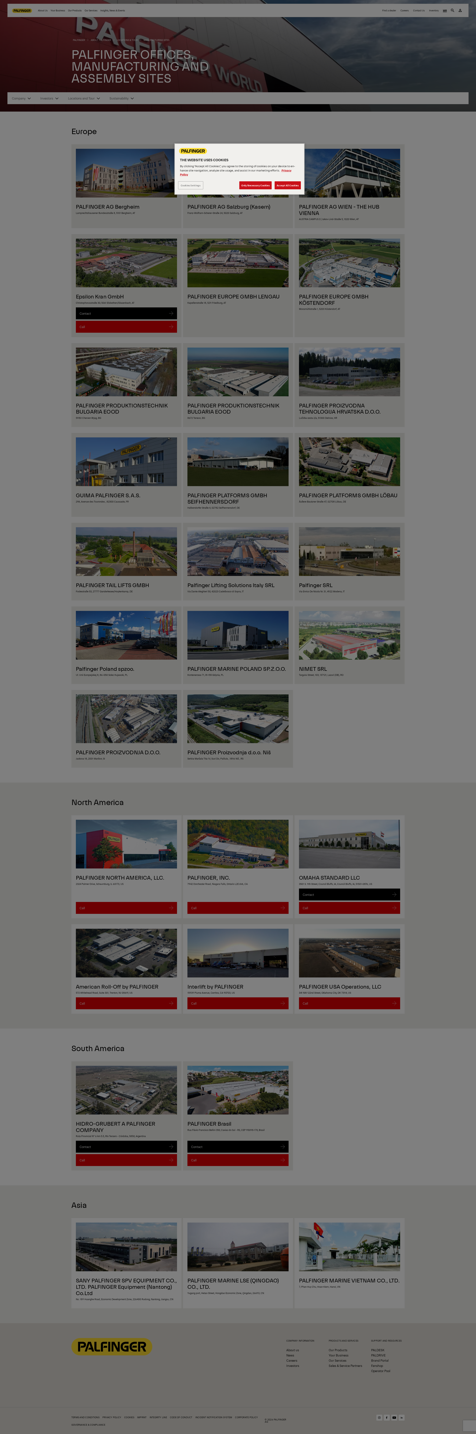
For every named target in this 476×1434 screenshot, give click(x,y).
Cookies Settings (191, 185)
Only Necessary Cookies (255, 185)
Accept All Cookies (288, 185)
